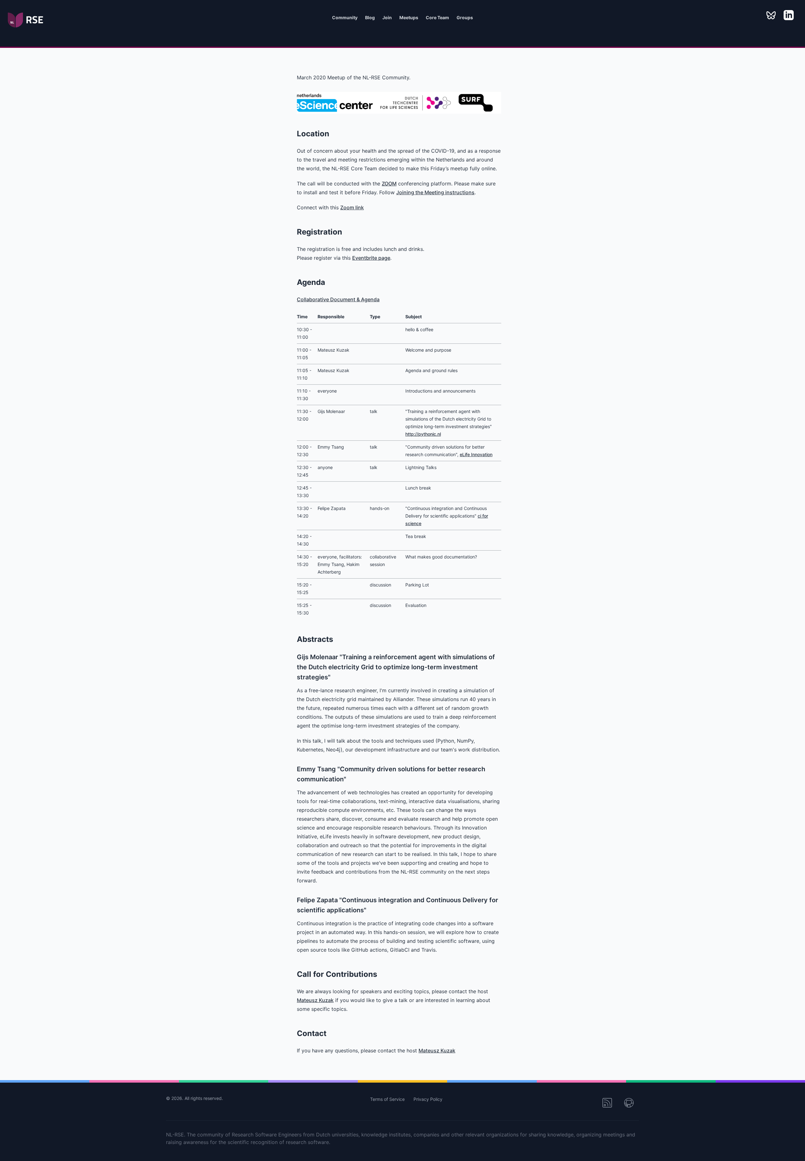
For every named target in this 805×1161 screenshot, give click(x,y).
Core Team (437, 17)
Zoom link (352, 207)
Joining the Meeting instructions (435, 192)
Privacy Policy (428, 1099)
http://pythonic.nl (423, 434)
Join (387, 17)
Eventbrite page (371, 258)
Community (345, 17)
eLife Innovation (476, 454)
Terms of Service (388, 1099)
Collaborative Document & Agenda (338, 299)
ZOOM (389, 183)
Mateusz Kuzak (315, 1000)
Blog (370, 17)
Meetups (408, 17)
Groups (465, 17)
